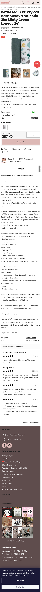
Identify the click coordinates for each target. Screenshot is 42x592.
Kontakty (5, 459)
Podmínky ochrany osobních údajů (14, 468)
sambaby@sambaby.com (16, 435)
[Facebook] (4, 445)
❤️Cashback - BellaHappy (11, 462)
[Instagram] (9, 445)
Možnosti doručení (7, 115)
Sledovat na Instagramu (19, 541)
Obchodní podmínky (9, 465)
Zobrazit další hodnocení (31, 423)
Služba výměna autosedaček (12, 489)
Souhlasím (20, 587)
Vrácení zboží (7, 480)
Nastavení (20, 580)
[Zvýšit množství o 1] (38, 135)
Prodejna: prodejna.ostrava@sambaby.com (17, 557)
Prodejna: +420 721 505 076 (13, 554)
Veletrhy (5, 486)
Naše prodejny (7, 456)
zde (27, 575)
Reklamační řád (7, 477)
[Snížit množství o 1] (28, 135)
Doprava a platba (8, 471)
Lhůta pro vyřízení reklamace (12, 474)
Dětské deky (31, 338)
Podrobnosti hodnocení (9, 30)
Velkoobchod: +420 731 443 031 (14, 551)
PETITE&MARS (12, 33)
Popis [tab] (21, 168)
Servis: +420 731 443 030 (12, 560)
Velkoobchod (7, 483)
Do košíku (21, 142)
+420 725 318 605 (14, 439)
